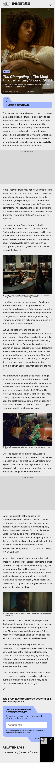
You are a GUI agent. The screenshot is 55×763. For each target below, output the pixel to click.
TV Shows (8, 752)
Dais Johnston (12, 91)
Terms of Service (12, 732)
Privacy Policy (26, 732)
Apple (23, 752)
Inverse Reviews (17, 104)
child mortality (44, 142)
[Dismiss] (51, 739)
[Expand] (42, 739)
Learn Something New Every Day (18, 710)
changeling (24, 113)
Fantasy (38, 752)
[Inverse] (21, 3)
